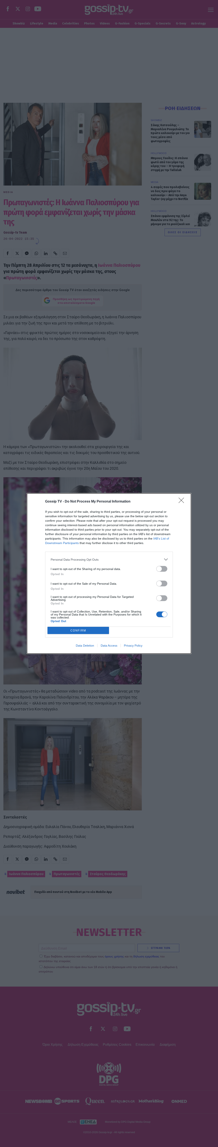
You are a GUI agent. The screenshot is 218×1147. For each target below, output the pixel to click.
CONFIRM (78, 630)
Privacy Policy (133, 645)
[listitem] (109, 559)
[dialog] (109, 573)
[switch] (161, 569)
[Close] (183, 502)
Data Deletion (85, 645)
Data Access (109, 645)
